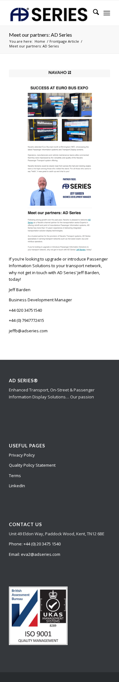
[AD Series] (49, 13)
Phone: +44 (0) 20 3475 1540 (35, 544)
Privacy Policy (22, 455)
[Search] (93, 13)
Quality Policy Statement (32, 465)
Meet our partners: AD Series (40, 35)
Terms (15, 475)
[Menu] (106, 13)
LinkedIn (17, 485)
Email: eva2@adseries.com (34, 554)
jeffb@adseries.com (28, 331)
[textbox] (59, 269)
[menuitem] (93, 13)
